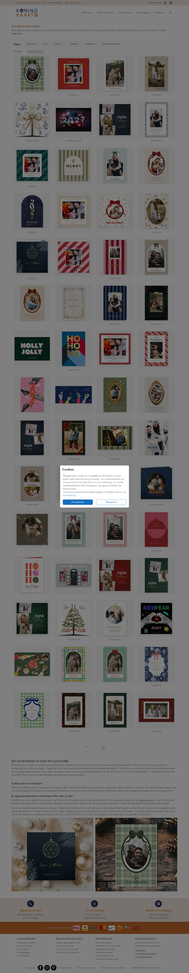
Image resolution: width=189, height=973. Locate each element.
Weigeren (111, 502)
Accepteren (78, 502)
